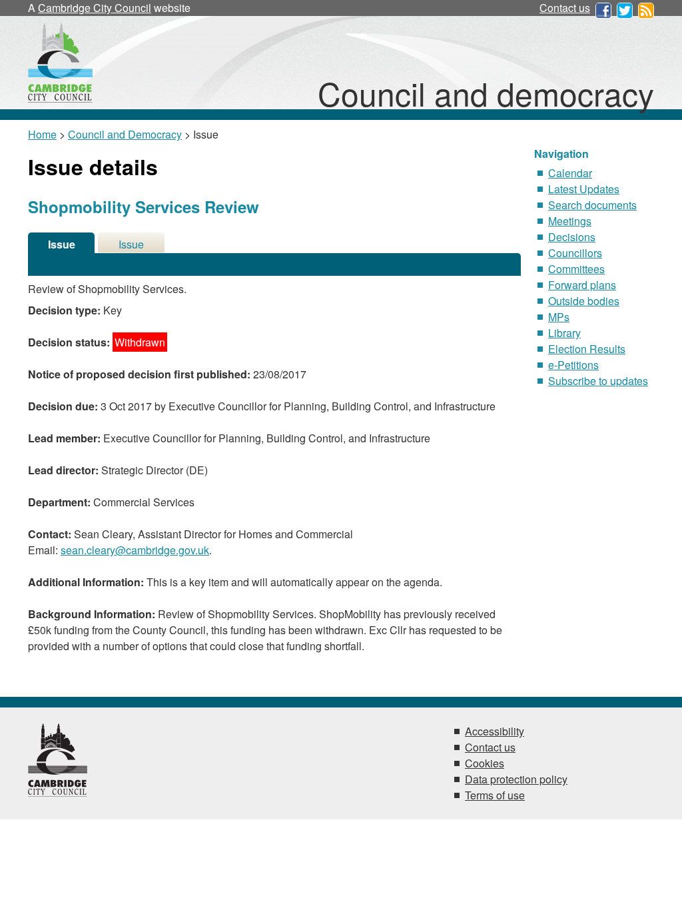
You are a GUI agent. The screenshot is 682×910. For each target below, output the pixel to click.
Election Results (586, 348)
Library (564, 332)
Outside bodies (583, 300)
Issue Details (61, 244)
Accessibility (494, 731)
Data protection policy (516, 779)
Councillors (575, 252)
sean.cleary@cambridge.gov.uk (135, 550)
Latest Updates (583, 189)
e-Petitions (573, 364)
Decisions (571, 236)
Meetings (569, 220)
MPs (558, 316)
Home (42, 134)
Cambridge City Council (94, 7)
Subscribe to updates (598, 380)
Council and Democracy (125, 134)
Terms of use (495, 795)
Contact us (564, 7)
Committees (576, 268)
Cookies (484, 763)
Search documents (592, 205)
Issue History (131, 244)
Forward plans (582, 284)
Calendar (570, 173)
